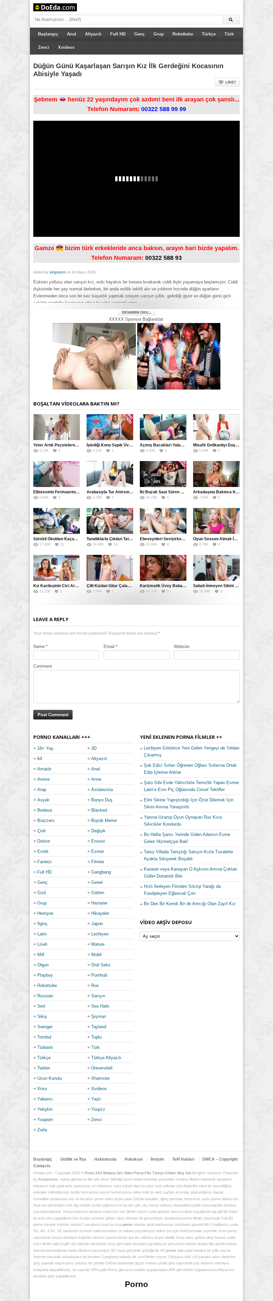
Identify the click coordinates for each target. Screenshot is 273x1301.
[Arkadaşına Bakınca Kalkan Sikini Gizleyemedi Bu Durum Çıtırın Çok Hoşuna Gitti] (216, 474)
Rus (95, 985)
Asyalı (43, 799)
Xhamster (100, 1078)
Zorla (42, 1129)
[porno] (94, 355)
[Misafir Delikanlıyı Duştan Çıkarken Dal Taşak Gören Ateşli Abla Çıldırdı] (216, 427)
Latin (42, 933)
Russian (45, 995)
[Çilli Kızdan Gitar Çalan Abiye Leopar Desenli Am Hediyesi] (109, 568)
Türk (229, 34)
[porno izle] (178, 355)
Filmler (97, 861)
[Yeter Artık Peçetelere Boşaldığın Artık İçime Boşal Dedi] (56, 427)
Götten (97, 892)
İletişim (157, 1159)
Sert (41, 1006)
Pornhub (99, 975)
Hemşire (45, 913)
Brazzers (46, 820)
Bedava (44, 810)
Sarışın (98, 995)
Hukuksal (133, 1159)
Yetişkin (45, 1109)
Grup (158, 34)
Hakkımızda (105, 1159)
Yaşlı (96, 1098)
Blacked (99, 810)
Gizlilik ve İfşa (73, 1159)
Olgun (43, 964)
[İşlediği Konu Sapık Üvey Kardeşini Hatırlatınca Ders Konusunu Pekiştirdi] (109, 427)
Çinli (41, 830)
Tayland (98, 1026)
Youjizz (98, 1109)
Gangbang (101, 872)
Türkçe (209, 34)
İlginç (42, 923)
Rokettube (182, 34)
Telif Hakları (183, 1159)
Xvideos (66, 47)
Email (109, 646)
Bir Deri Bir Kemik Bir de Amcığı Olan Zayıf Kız (190, 903)
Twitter (43, 1067)
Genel (97, 882)
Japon (97, 923)
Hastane (99, 902)
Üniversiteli (102, 1067)
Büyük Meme (104, 820)
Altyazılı (93, 34)
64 (39, 758)
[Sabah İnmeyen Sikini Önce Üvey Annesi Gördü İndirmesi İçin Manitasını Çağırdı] (216, 568)
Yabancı (45, 1098)
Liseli (42, 944)
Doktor (43, 841)
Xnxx (42, 1088)
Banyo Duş (102, 799)
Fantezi (44, 861)
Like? (230, 82)
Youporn (45, 1119)
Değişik (98, 830)
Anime (43, 779)
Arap (41, 789)
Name (39, 646)
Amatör (44, 768)
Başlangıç (48, 34)
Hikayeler (100, 913)
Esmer (97, 851)
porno (127, 1224)
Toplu (96, 1037)
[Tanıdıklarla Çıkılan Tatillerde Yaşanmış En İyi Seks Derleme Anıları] (109, 521)
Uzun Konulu (49, 1078)
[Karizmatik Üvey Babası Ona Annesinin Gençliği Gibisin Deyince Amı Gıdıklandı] (163, 568)
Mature (98, 944)
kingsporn (58, 272)
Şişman (98, 1016)
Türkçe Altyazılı (106, 1057)
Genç (139, 34)
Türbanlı (45, 1047)
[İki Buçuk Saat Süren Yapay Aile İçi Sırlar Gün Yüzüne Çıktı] (163, 474)
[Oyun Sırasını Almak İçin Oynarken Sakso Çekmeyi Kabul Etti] (216, 521)
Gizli (41, 892)
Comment (42, 666)
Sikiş (42, 1016)
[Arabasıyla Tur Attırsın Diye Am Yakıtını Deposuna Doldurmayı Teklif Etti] (109, 474)
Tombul (44, 1037)
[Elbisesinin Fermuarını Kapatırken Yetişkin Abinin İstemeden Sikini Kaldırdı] (56, 474)
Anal (71, 34)
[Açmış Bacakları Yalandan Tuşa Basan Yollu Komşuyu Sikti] (163, 427)
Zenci (43, 47)
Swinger (45, 1026)
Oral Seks (101, 964)
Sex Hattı (100, 1006)
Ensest (98, 841)
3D (94, 748)
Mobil (96, 954)
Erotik (43, 851)
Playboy (45, 975)
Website (181, 646)
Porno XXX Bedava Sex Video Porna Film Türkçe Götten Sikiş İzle (138, 1173)
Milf (40, 954)
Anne (96, 779)
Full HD (118, 34)
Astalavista (102, 789)
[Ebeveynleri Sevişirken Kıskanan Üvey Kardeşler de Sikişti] (163, 521)
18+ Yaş (45, 748)
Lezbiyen (100, 933)
